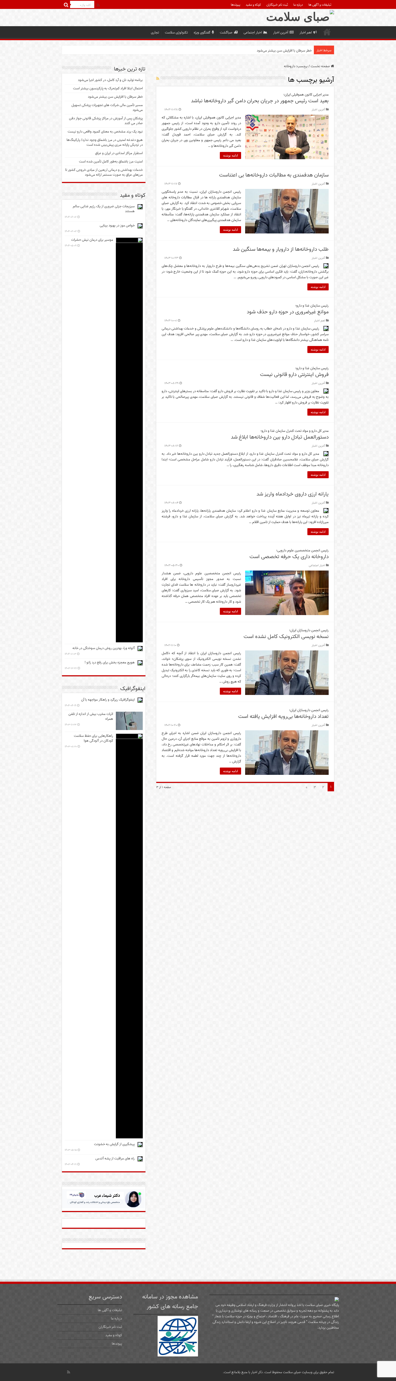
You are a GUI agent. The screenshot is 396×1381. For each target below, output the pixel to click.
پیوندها (235, 4)
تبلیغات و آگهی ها (319, 4)
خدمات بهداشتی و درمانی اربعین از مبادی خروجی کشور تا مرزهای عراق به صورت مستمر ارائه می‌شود (104, 172)
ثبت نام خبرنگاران (277, 4)
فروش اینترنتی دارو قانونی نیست (294, 374)
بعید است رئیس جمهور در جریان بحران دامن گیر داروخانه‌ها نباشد (260, 101)
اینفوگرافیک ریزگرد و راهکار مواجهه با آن (108, 700)
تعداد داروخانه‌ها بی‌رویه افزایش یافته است (283, 716)
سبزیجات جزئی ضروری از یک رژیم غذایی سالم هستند (104, 208)
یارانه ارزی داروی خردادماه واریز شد (292, 494)
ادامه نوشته (230, 155)
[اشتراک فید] (157, 79)
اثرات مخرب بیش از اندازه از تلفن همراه (90, 716)
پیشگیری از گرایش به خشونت (114, 1144)
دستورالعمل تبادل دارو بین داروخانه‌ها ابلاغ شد (280, 437)
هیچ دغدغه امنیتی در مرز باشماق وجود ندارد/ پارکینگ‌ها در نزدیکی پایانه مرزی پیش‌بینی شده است (105, 142)
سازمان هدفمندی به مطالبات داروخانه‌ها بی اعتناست (274, 175)
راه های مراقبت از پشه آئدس (115, 1158)
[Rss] (98, 5)
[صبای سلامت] (300, 15)
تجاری (155, 32)
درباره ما (298, 4)
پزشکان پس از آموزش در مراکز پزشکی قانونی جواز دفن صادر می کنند (106, 121)
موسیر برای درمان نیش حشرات (92, 240)
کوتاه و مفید (253, 4)
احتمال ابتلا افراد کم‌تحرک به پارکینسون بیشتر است (108, 88)
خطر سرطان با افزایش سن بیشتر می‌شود (284, 50)
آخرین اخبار (280, 32)
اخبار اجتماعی (253, 32)
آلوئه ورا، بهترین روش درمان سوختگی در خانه (103, 648)
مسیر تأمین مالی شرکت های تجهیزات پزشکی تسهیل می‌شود (107, 107)
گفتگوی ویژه (202, 32)
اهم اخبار (306, 32)
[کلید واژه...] (66, 5)
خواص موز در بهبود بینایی (117, 225)
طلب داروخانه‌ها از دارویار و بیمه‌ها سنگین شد (281, 249)
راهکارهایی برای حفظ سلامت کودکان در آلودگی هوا (93, 738)
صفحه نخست (327, 32)
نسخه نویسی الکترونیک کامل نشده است (286, 636)
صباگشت (226, 32)
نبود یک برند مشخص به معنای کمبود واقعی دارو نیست (105, 131)
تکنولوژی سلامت (176, 32)
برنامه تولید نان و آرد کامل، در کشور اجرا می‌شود (110, 80)
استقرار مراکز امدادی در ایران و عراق (119, 153)
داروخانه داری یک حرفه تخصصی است (289, 556)
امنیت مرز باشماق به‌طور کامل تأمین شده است (111, 161)
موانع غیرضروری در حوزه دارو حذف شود (288, 312)
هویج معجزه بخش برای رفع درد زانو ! (110, 662)
